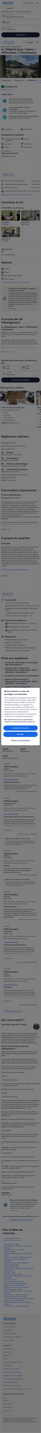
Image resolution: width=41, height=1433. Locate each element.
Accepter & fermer (20, 728)
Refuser (20, 734)
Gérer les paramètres (20, 740)
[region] (20, 716)
